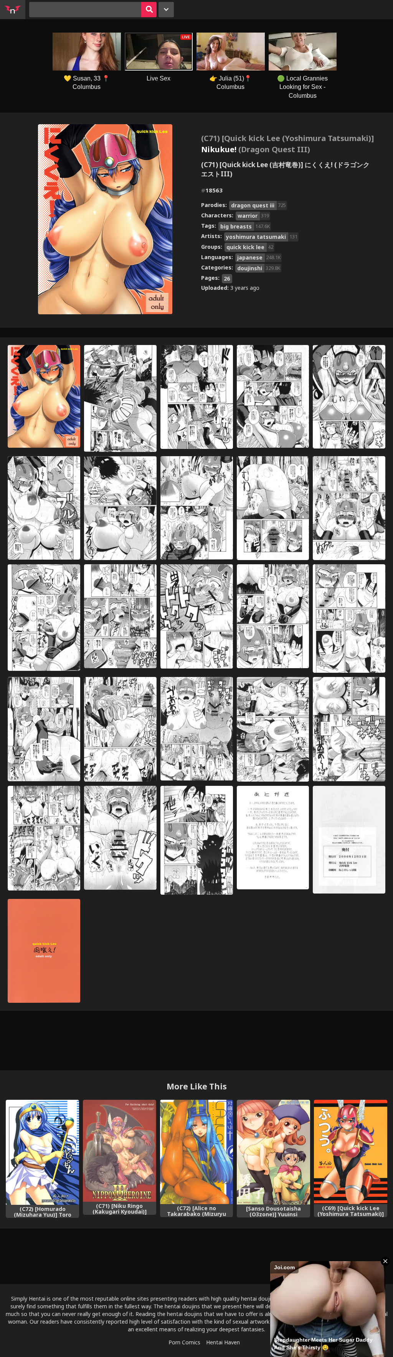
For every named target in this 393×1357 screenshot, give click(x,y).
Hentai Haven (223, 1342)
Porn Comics (184, 1342)
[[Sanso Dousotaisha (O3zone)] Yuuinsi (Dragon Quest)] (273, 1152)
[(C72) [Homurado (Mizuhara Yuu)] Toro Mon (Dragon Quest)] (42, 1152)
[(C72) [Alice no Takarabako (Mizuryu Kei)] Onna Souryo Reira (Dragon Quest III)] (196, 1152)
